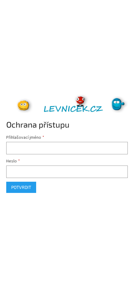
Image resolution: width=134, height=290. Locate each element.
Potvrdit (21, 187)
